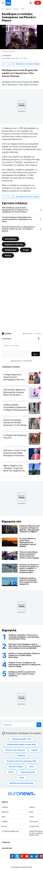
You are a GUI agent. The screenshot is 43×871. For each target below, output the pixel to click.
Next (4, 817)
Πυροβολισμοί (10, 250)
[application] (21, 37)
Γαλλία (11, 772)
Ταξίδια (5, 822)
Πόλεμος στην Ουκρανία (15, 750)
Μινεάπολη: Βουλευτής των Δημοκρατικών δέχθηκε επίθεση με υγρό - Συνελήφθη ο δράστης (18, 229)
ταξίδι (21, 778)
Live (37, 3)
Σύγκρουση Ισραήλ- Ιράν (21, 739)
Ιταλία (31, 767)
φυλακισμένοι (10, 239)
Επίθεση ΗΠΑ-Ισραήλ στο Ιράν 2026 (21, 745)
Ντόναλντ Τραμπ (15, 767)
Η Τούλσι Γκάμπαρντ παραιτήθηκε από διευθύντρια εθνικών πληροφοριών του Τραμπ (17, 219)
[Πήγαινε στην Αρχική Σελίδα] (8, 3)
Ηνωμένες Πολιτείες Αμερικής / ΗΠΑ (21, 761)
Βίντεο (4, 826)
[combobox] (21, 724)
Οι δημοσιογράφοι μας (10, 831)
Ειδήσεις (8, 9)
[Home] (2, 9)
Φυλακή (8, 255)
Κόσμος (16, 9)
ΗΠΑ (22, 9)
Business (5, 812)
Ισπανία (35, 750)
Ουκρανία (21, 756)
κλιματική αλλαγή (27, 772)
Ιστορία (26, 250)
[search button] (39, 724)
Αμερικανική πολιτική (14, 244)
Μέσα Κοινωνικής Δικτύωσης (21, 783)
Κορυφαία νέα (11, 521)
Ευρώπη (5, 807)
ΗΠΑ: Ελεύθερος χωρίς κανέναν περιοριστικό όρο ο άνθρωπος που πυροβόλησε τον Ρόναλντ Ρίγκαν (15, 210)
